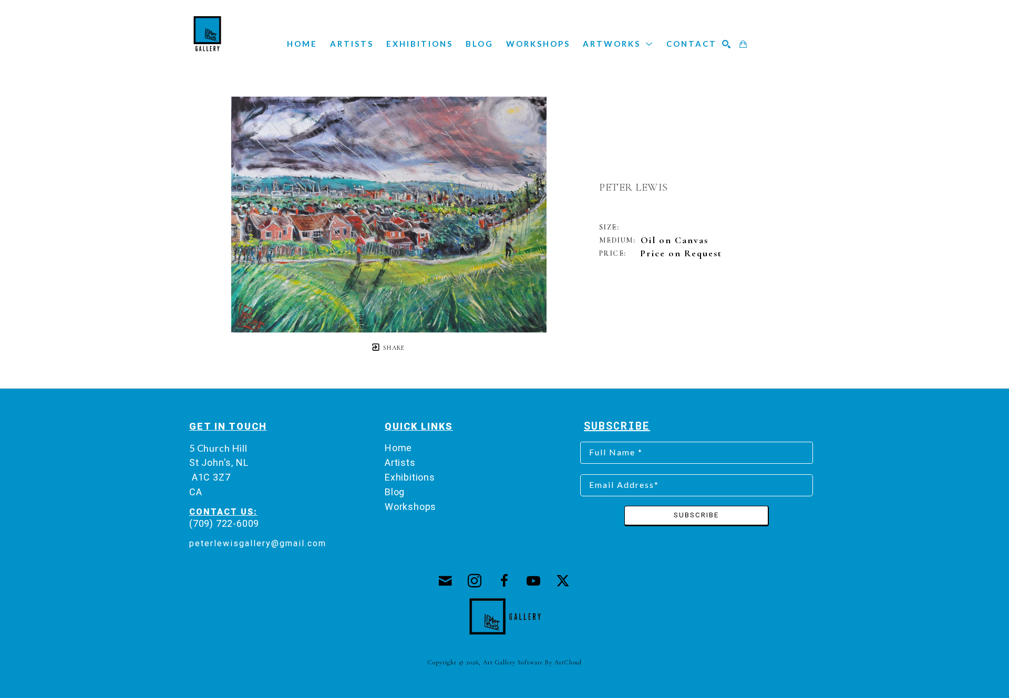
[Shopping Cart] (743, 44)
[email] (445, 581)
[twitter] (563, 581)
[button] (618, 43)
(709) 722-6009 (224, 523)
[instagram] (475, 581)
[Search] (727, 44)
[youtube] (534, 581)
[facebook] (504, 581)
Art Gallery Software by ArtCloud (532, 662)
